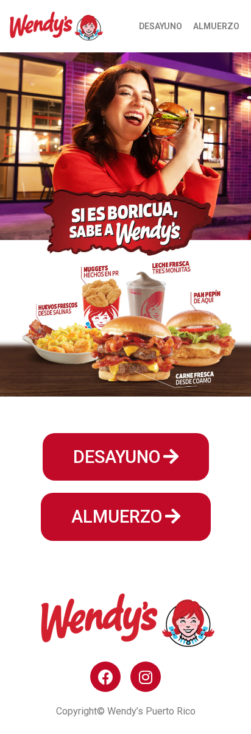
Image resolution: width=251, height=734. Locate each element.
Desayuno (160, 26)
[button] (126, 457)
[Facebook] (105, 677)
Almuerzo (216, 26)
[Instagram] (145, 677)
